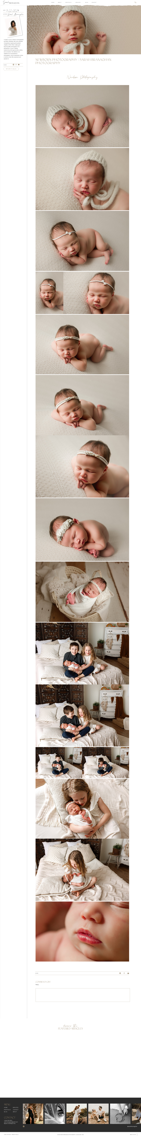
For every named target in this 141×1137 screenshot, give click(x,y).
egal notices (8, 1134)
